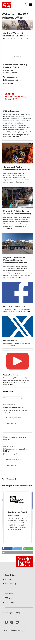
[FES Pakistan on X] (17, 327)
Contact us (7, 84)
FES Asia (8, 598)
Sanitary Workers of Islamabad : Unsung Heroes (17, 34)
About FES (9, 594)
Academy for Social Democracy (17, 513)
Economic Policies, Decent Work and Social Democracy (17, 212)
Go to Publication (11, 423)
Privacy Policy (10, 583)
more (22, 182)
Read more (15, 136)
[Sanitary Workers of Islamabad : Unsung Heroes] (17, 25)
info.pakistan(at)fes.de (13, 80)
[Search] (25, 4)
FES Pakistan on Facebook (14, 306)
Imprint (8, 579)
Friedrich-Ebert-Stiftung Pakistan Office (15, 66)
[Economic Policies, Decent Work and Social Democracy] (17, 197)
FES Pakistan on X (10, 340)
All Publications (8, 479)
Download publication (13, 418)
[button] (3, 25)
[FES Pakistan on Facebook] (17, 292)
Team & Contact (11, 575)
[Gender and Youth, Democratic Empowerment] (17, 153)
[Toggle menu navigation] (30, 4)
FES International (12, 602)
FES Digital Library (12, 613)
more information (23, 39)
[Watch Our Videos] (17, 361)
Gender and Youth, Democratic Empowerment (16, 168)
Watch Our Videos (10, 375)
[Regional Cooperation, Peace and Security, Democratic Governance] (17, 243)
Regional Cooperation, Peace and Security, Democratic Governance (15, 260)
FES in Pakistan (11, 111)
